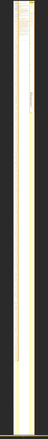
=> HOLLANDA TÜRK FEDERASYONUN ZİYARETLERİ (17, 221)
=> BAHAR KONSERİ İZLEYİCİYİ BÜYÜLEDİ (16, 105)
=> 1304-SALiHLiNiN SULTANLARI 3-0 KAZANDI (16, 201)
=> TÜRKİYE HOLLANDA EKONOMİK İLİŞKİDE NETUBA (16, 225)
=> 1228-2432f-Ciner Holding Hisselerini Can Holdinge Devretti (16, 134)
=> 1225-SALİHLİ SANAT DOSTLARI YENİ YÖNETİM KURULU (16, 130)
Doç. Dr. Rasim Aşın (31, 20)
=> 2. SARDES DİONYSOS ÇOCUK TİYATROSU (16, 207)
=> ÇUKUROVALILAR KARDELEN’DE (17, 326)
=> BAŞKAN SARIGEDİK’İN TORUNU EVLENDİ (16, 78)
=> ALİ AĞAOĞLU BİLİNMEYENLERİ (17, 73)
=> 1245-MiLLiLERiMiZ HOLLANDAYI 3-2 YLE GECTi (16, 149)
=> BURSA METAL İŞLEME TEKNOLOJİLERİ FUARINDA (16, 45)
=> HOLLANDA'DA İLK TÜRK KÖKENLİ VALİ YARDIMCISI (16, 40)
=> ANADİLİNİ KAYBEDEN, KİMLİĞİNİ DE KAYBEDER (16, 232)
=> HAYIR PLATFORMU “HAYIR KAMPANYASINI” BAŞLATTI (16, 87)
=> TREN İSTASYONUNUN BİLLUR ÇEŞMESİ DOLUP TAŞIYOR (16, 179)
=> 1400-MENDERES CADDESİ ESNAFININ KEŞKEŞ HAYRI (16, 273)
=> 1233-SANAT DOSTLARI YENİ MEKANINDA (16, 139)
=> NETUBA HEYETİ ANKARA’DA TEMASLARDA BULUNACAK (16, 49)
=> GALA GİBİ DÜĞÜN (16, 230)
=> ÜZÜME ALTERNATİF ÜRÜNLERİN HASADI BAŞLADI (16, 343)
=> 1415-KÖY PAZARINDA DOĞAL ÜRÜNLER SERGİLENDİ (16, 285)
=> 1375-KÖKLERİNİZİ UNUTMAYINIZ (16, 257)
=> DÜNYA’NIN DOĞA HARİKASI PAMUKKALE (16, 352)
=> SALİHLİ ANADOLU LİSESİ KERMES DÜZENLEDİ (16, 281)
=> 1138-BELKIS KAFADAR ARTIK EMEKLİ (16, 52)
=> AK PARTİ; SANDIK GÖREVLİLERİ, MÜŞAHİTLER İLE (16, 330)
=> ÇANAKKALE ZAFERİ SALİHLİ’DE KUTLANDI (16, 97)
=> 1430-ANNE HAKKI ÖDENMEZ (16, 299)
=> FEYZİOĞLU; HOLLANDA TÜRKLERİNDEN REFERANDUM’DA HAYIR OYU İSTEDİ (16, 89)
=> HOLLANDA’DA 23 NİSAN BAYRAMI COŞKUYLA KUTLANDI (16, 118)
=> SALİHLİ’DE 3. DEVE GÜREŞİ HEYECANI (16, 92)
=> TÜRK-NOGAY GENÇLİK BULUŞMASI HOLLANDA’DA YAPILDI (16, 328)
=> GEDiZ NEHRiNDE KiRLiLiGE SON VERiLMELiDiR (16, 317)
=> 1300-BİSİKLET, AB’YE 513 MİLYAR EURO (16, 198)
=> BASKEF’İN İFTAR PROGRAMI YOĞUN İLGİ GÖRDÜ (16, 320)
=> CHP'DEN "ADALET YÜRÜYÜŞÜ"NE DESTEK (16, 158)
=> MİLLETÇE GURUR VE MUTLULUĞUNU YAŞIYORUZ (16, 306)
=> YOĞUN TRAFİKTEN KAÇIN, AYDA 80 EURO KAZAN (16, 260)
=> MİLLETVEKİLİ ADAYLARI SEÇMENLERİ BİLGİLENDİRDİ (16, 82)
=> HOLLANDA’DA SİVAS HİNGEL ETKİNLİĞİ (16, 205)
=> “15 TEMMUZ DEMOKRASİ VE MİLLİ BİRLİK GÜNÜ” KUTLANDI (16, 172)
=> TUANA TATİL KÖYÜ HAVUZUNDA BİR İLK (16, 165)
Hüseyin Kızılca (31, 22)
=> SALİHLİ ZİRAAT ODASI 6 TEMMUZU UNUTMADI (16, 167)
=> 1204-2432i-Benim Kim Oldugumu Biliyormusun (16, 112)
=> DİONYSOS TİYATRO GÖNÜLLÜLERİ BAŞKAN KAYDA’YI (16, 141)
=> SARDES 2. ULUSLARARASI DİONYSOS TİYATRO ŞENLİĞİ (16, 164)
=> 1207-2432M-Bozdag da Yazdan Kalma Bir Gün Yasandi (16, 115)
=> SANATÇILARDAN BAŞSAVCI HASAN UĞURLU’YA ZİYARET (16, 132)
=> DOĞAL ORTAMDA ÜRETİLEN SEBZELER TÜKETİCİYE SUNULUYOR (16, 350)
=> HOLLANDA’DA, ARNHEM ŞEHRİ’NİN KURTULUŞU (16, 182)
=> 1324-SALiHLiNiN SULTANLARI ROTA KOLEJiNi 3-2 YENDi (16, 217)
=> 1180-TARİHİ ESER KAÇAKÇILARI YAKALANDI (16, 93)
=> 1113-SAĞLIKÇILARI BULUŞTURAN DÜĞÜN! (16, 28)
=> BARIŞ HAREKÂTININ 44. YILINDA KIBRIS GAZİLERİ (16, 355)
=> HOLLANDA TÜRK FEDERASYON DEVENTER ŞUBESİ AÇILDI (16, 31)
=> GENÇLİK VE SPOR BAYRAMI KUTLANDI (16, 135)
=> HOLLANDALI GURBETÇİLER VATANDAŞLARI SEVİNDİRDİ (16, 160)
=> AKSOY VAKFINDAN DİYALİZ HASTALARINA (16, 71)
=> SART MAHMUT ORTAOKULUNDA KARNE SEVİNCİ (16, 151)
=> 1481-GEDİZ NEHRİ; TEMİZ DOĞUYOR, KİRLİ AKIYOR (16, 340)
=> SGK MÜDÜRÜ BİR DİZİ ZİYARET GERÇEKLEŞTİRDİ (16, 116)
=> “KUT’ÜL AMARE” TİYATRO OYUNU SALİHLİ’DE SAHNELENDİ (16, 289)
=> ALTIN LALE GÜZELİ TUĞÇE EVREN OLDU (16, 213)
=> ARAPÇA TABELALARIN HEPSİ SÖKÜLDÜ (16, 337)
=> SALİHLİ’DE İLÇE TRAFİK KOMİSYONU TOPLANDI (16, 345)
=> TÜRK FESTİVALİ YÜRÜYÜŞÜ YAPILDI (17, 136)
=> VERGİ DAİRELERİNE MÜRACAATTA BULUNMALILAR (16, 338)
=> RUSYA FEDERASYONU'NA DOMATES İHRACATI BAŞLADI (17, 283)
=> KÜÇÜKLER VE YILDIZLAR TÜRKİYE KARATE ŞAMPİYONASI (16, 296)
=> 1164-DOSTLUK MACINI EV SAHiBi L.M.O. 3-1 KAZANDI (16, 77)
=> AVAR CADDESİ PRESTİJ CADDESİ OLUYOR (16, 199)
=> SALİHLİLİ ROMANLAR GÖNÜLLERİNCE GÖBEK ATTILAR (16, 294)
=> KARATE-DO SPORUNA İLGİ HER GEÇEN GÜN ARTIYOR (16, 310)
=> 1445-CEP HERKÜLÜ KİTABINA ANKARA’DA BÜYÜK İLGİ (16, 311)
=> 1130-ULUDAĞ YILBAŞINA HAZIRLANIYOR (16, 43)
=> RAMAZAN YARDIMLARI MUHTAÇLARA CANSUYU (16, 307)
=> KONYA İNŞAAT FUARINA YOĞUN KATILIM (16, 129)
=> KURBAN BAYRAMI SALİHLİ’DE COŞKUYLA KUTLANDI (16, 181)
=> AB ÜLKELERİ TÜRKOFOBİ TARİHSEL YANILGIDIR (16, 252)
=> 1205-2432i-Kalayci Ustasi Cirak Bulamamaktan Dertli (16, 113)
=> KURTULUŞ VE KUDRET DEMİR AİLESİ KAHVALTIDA (16, 236)
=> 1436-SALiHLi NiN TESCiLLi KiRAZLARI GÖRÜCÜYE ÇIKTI (16, 304)
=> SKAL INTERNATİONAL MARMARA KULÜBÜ (16, 313)
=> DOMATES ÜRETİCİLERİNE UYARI (16, 336)
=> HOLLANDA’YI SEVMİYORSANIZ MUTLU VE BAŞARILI (16, 133)
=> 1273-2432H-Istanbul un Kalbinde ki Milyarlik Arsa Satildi (16, 175)
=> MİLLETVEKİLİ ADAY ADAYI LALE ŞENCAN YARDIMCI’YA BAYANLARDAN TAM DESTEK (16, 303)
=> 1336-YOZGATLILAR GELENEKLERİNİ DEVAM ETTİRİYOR (16, 227)
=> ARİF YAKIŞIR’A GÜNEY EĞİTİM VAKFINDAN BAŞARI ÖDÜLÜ (16, 191)
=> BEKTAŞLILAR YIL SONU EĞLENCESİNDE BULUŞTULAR (16, 231)
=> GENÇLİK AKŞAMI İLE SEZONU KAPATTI (16, 166)
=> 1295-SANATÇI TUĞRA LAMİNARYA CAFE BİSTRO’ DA (16, 194)
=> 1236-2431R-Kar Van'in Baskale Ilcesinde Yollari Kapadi (16, 142)
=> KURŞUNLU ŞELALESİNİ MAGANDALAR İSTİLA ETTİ (16, 163)
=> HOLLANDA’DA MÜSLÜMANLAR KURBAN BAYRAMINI (16, 180)
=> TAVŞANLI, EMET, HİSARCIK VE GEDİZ (17, 183)
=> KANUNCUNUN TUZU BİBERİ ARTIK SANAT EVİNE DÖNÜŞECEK (16, 37)
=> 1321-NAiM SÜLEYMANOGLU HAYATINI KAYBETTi (16, 215)
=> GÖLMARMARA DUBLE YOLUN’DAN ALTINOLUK (16, 156)
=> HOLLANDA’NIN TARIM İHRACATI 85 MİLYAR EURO (16, 74)
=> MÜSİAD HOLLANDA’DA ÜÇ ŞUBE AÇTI (16, 220)
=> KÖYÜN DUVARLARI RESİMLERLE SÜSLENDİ (16, 186)
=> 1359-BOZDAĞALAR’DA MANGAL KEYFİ (16, 247)
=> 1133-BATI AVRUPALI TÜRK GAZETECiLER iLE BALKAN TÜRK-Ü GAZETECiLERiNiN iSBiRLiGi (16, 46)
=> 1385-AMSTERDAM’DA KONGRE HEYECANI (16, 262)
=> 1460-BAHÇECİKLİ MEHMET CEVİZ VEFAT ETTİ (16, 323)
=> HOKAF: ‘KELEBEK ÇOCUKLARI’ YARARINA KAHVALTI (16, 79)
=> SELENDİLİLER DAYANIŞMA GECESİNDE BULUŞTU (16, 85)
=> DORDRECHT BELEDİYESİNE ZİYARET (16, 255)
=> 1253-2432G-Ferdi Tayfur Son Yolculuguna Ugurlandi (16, 155)
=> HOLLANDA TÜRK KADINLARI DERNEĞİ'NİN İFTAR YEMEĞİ (16, 324)
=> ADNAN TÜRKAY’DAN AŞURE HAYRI (16, 27)
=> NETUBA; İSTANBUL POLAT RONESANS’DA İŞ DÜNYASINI (16, 291)
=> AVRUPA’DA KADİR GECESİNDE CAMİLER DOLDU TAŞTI (16, 322)
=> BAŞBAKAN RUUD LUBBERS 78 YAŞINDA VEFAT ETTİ (16, 256)
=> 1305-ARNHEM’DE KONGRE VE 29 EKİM (16, 202)
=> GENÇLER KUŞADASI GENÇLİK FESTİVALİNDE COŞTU (16, 168)
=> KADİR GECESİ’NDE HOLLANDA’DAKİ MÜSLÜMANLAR (16, 159)
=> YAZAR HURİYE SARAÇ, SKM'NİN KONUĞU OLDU (16, 315)
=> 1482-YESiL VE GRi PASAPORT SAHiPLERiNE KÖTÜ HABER (16, 342)
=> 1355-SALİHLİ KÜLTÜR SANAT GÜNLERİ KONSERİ (16, 243)
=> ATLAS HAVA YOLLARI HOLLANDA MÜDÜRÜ (16, 212)
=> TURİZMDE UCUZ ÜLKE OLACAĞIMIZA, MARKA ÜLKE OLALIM (16, 348)
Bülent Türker (32, 21)
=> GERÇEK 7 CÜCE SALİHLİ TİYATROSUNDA (16, 50)
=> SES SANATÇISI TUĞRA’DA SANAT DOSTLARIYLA (17, 51)
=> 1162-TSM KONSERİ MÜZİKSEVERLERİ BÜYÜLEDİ (16, 75)
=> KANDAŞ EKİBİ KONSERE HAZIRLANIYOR (16, 63)
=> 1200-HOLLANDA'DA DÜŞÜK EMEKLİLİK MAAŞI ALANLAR (16, 109)
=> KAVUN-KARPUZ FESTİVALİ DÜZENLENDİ (16, 174)
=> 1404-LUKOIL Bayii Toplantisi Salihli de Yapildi (16, 277)
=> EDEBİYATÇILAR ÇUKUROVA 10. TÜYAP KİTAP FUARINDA (16, 72)
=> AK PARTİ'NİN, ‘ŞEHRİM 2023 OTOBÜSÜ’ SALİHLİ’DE (16, 308)
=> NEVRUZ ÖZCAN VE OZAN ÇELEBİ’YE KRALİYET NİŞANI (16, 293)
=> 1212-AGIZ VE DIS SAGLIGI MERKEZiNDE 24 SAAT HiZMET (16, 119)
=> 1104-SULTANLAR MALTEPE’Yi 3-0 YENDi (16, 22)
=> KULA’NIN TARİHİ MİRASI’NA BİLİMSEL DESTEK (16, 346)
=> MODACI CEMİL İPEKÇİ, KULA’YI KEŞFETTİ (16, 349)
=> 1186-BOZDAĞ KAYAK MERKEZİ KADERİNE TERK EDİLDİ (16, 98)
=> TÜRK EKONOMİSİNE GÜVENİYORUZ (16, 108)
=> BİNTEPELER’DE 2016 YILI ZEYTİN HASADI (16, 53)
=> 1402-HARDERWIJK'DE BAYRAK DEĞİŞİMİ (16, 275)
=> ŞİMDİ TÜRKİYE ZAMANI (16, 81)
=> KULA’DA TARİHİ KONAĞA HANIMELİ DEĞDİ (16, 344)
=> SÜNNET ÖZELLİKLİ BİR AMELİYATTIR (16, 88)
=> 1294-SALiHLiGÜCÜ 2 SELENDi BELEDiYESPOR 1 (16, 193)
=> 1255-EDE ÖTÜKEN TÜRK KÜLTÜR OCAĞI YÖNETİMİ (16, 157)
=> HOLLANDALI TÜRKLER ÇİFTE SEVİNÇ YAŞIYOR (16, 327)
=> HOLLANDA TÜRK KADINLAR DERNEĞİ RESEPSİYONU (16, 70)
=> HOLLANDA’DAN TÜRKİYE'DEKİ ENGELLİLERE (17, 238)
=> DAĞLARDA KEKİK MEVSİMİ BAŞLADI (16, 305)
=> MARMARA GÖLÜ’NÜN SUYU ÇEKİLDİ (16, 211)
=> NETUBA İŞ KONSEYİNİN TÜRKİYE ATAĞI (16, 235)
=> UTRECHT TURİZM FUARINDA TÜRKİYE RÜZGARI (16, 237)
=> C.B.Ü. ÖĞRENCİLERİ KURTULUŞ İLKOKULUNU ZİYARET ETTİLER (16, 234)
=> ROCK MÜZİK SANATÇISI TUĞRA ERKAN (16, 282)
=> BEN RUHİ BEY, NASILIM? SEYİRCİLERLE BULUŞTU (16, 248)
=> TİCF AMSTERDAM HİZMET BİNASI (16, 33)
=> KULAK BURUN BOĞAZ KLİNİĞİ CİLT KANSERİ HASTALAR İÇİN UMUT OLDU (16, 62)
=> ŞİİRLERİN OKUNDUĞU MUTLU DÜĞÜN (16, 30)
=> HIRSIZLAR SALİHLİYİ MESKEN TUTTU (16, 106)
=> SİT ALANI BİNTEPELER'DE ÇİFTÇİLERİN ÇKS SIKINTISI (16, 25)
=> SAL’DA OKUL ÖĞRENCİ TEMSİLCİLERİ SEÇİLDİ (16, 20)
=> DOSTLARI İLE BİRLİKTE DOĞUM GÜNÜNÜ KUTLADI (16, 84)
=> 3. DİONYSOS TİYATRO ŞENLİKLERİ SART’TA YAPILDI (16, 339)
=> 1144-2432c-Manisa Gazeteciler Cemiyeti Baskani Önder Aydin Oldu (16, 58)
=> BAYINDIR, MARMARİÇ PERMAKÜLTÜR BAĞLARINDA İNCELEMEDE (16, 265)
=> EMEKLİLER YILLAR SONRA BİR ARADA (16, 38)
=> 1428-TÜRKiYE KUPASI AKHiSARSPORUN (16, 297)
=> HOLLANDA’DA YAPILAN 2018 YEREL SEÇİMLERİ (16, 272)
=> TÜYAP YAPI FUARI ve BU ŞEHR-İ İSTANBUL (16, 143)
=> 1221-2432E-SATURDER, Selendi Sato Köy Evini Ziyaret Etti (16, 127)
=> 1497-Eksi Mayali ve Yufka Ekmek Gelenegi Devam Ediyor (16, 353)
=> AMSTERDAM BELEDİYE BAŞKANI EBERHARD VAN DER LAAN (16, 189)
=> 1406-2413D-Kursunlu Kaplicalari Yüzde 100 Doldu (16, 278)
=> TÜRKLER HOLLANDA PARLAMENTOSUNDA (16, 86)
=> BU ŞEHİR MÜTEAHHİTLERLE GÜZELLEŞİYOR (17, 187)
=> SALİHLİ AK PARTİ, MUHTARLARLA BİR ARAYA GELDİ (16, 312)
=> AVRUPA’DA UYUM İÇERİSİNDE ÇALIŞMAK (16, 188)
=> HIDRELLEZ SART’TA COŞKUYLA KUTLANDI (16, 126)
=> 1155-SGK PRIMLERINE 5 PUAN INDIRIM (16, 67)
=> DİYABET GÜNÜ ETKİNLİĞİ (17, 36)
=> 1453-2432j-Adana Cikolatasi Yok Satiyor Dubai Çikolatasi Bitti (16, 316)
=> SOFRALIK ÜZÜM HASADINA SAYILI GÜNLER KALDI (16, 321)
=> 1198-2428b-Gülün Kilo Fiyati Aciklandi (16, 107)
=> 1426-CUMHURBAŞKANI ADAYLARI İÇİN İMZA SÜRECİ (16, 295)
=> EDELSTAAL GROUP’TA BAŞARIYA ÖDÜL (16, 210)
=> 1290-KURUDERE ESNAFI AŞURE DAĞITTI (16, 190)
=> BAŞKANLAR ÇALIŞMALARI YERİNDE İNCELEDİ (16, 254)
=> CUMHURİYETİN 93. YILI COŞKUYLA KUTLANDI (16, 21)
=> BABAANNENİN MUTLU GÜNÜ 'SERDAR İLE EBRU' (16, 35)
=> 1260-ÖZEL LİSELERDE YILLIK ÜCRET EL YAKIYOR (16, 162)
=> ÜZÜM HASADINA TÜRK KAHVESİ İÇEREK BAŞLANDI (16, 177)
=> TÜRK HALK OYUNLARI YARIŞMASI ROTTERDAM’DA (16, 83)
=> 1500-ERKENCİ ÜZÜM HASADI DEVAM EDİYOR (16, 356)
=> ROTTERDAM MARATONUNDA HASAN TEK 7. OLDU (16, 280)
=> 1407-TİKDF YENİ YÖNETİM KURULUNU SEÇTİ (16, 279)
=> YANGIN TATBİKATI (16, 94)
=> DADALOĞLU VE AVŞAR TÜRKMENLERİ (16, 76)
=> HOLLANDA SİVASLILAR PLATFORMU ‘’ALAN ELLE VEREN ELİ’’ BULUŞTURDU (16, 48)
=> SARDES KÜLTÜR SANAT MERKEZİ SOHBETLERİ (16, 224)
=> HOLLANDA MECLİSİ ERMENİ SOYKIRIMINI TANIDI (16, 261)
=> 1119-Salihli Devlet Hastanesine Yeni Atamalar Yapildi (16, 34)
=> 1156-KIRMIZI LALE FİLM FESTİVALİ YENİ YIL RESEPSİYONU (16, 68)
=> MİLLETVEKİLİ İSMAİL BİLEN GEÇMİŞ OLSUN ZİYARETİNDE (16, 100)
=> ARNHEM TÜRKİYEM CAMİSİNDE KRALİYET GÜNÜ (16, 288)
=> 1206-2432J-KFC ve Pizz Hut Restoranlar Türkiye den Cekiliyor (16, 114)
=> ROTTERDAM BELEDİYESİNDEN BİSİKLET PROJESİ (16, 269)
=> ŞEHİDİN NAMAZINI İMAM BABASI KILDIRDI (16, 206)
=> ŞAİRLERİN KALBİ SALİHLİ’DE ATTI (17, 246)
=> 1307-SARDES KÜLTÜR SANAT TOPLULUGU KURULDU (16, 204)
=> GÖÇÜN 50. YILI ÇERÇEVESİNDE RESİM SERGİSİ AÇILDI (16, 240)
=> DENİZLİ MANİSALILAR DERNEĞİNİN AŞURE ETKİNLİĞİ (16, 197)
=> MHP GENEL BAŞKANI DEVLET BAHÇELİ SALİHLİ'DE (16, 216)
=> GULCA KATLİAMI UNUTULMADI (17, 80)
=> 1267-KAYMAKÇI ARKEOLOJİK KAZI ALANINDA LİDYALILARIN (16, 169)
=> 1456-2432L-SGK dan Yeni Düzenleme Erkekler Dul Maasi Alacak (16, 319)
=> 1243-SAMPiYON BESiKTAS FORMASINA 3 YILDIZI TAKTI (16, 148)
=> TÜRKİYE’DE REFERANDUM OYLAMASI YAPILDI (16, 111)
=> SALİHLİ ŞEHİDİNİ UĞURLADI (17, 298)
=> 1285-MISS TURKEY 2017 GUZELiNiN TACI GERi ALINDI (16, 185)
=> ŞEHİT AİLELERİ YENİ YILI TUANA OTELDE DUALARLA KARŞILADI (16, 60)
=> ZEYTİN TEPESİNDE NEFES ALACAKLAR (16, 137)
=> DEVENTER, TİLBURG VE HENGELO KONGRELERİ (16, 54)
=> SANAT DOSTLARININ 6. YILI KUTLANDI (16, 44)
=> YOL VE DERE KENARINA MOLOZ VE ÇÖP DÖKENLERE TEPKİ (16, 354)
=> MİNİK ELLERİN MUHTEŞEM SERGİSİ (16, 144)
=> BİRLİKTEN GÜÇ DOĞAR (16, 120)
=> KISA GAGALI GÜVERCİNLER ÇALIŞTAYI (16, 258)
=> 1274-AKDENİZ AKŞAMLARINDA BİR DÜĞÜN (16, 176)
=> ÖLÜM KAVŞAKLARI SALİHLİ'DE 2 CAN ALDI (16, 117)
